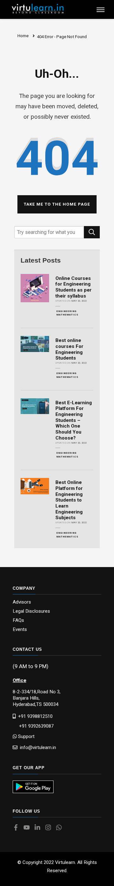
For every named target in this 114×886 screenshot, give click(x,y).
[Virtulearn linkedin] (39, 828)
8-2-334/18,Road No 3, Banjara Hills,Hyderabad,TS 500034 (36, 698)
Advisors (22, 602)
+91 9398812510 (34, 716)
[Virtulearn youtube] (28, 828)
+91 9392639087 (33, 726)
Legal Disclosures (31, 611)
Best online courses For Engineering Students (69, 349)
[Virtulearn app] (33, 787)
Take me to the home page (57, 204)
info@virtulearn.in (36, 747)
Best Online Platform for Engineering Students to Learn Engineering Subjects (69, 500)
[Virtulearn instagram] (49, 828)
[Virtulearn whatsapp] (60, 828)
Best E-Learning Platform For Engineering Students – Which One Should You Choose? (73, 420)
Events (20, 629)
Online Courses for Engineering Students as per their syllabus (73, 287)
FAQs (18, 620)
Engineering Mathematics (67, 313)
